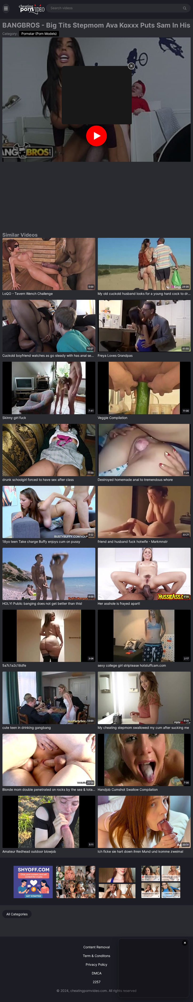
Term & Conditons (96, 956)
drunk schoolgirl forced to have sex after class (38, 480)
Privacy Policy (96, 964)
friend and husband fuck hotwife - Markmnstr (133, 542)
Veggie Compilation (112, 418)
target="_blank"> (15, 240)
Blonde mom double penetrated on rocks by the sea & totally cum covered (48, 789)
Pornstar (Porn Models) (39, 34)
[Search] (184, 8)
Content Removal (96, 947)
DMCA (96, 973)
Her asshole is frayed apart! (119, 603)
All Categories (17, 914)
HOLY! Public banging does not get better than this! (42, 603)
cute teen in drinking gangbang (26, 728)
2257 (97, 982)
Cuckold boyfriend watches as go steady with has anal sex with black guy (48, 355)
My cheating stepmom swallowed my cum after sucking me (143, 728)
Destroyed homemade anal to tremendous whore (135, 480)
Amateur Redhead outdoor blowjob (29, 851)
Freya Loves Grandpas (115, 355)
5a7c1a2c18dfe (14, 665)
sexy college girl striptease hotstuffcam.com (132, 665)
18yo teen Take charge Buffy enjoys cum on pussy (41, 542)
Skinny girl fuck (14, 418)
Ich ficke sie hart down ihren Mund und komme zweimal (140, 851)
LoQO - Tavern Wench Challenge (27, 294)
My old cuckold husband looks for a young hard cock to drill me (144, 294)
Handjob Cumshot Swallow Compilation (128, 789)
